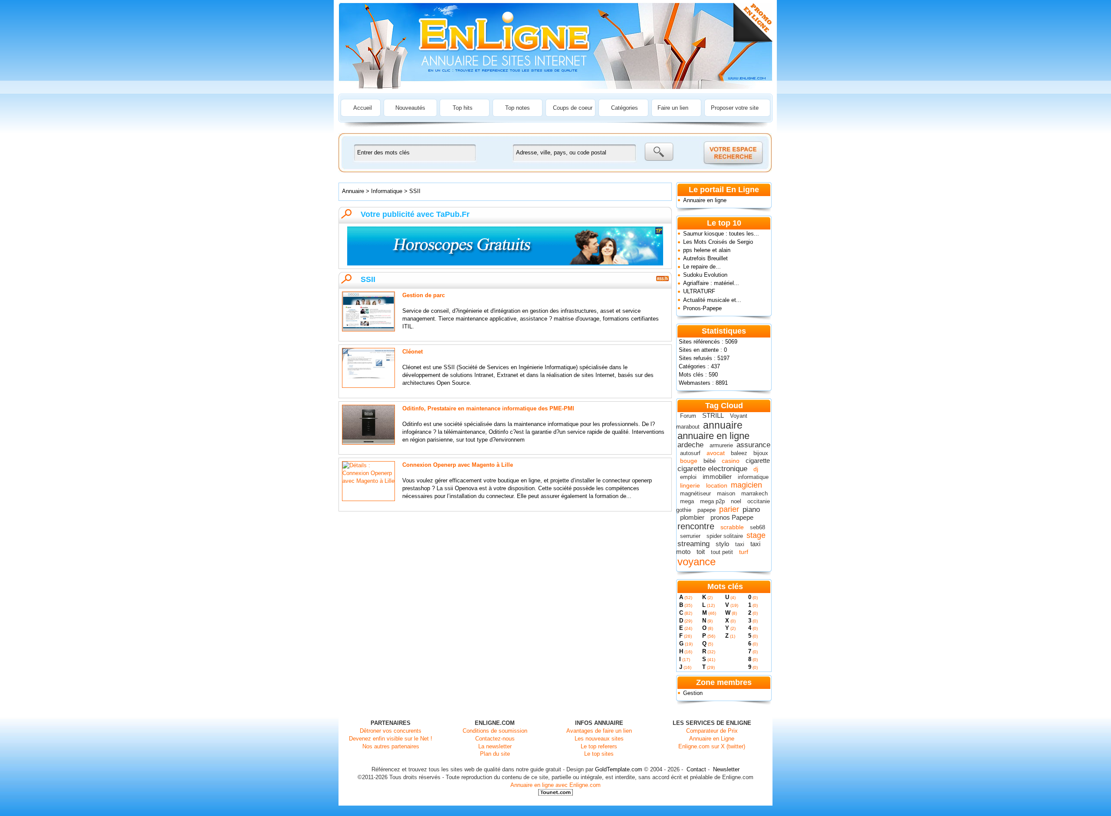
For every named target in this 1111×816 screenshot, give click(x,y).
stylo (722, 543)
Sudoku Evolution (705, 275)
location (716, 485)
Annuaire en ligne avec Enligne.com (555, 785)
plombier (692, 517)
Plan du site (495, 753)
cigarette (758, 460)
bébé (709, 461)
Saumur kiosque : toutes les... (721, 233)
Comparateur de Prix (712, 731)
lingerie (690, 485)
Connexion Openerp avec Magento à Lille (457, 465)
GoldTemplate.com (618, 769)
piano (751, 509)
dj (755, 468)
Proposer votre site (735, 108)
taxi (739, 544)
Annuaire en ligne (704, 200)
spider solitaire (725, 536)
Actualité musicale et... (712, 300)
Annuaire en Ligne (711, 738)
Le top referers (599, 746)
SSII (415, 191)
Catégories (624, 108)
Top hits (463, 108)
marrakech (754, 493)
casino (731, 460)
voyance (696, 561)
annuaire (723, 425)
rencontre (695, 526)
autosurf (690, 453)
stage (756, 535)
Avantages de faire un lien (599, 731)
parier (729, 509)
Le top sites (599, 753)
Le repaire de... (702, 266)
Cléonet (412, 351)
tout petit (722, 552)
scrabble (732, 527)
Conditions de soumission (495, 731)
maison (726, 493)
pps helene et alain (706, 250)
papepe (706, 510)
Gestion (693, 693)
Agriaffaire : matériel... (711, 283)
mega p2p (712, 501)
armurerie (721, 445)
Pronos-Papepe (702, 308)
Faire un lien (672, 108)
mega (687, 501)
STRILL (713, 415)
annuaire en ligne (713, 435)
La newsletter (495, 746)
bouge (688, 460)
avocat (716, 452)
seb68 (757, 527)
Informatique (387, 191)
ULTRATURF (699, 291)
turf (743, 551)
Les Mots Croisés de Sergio (718, 242)
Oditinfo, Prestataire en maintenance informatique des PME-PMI (488, 408)
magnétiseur (695, 493)
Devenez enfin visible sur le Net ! (390, 738)
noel (736, 501)
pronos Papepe (731, 517)
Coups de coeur (572, 108)
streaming (693, 544)
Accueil (362, 108)
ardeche (690, 445)
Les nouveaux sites (599, 738)
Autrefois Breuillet (705, 258)
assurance (753, 445)
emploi (688, 477)
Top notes (517, 108)
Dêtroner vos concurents (390, 731)
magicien (746, 485)
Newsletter (726, 769)
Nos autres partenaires (390, 746)
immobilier (717, 476)
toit (701, 551)
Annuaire (353, 191)
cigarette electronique (712, 469)
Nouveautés (410, 108)
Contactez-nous (495, 738)
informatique (753, 477)
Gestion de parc (423, 295)
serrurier (690, 536)
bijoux (760, 453)
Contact (696, 769)
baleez (739, 453)
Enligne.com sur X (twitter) (711, 746)
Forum (688, 416)
